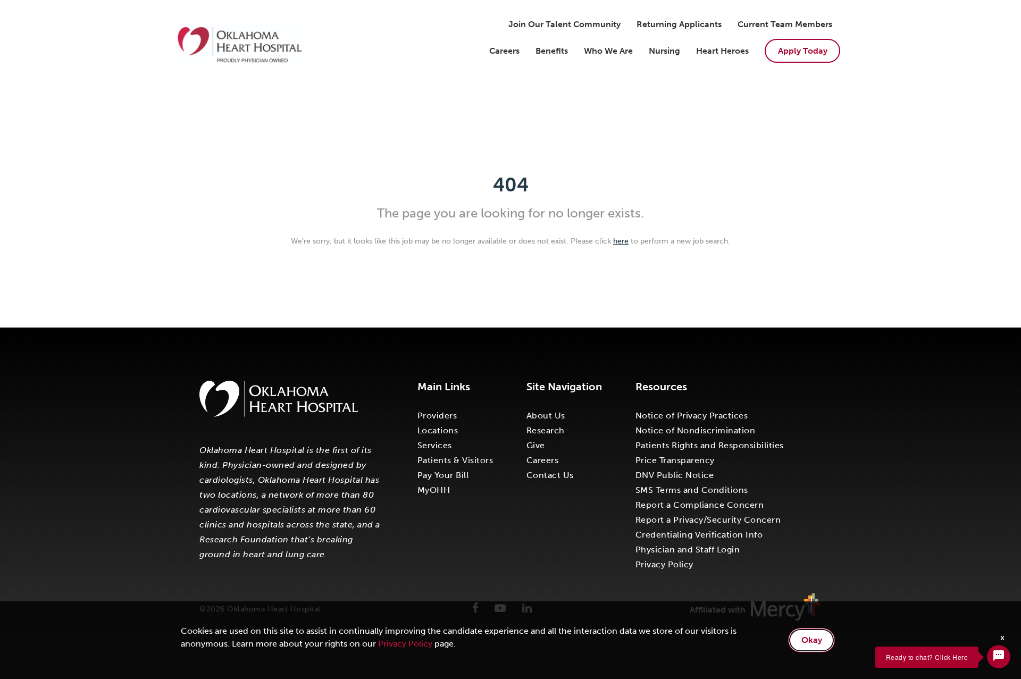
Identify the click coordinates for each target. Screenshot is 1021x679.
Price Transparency (675, 460)
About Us (545, 415)
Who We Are (608, 51)
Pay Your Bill (443, 475)
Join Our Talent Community (564, 24)
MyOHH (433, 490)
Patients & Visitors (455, 460)
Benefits (551, 51)
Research (545, 430)
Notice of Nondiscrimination (695, 430)
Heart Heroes (722, 51)
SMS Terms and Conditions (691, 490)
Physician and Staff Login (687, 549)
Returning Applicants (679, 24)
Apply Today (802, 51)
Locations (437, 430)
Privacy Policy (664, 564)
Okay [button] (811, 640)
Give (535, 445)
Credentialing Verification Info (699, 535)
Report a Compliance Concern (699, 505)
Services (434, 445)
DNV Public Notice (674, 475)
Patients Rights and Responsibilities (709, 445)
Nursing (664, 51)
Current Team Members (785, 24)
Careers (504, 51)
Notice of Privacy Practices (691, 415)
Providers (437, 415)
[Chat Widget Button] (998, 656)
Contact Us (550, 475)
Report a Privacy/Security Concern (708, 520)
